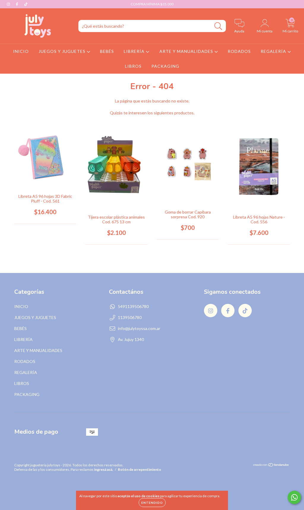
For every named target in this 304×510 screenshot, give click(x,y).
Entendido (152, 502)
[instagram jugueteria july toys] (8, 4)
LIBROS (133, 66)
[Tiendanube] (271, 465)
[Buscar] (218, 26)
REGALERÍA (274, 51)
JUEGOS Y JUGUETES (63, 51)
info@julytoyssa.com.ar (139, 328)
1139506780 (130, 317)
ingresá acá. (103, 469)
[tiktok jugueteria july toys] (26, 4)
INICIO (21, 51)
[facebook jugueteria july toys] (17, 4)
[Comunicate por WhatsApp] (294, 497)
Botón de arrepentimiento (139, 469)
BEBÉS (107, 51)
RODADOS (239, 51)
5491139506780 (133, 306)
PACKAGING (165, 66)
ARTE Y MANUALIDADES (186, 51)
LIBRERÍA (135, 51)
